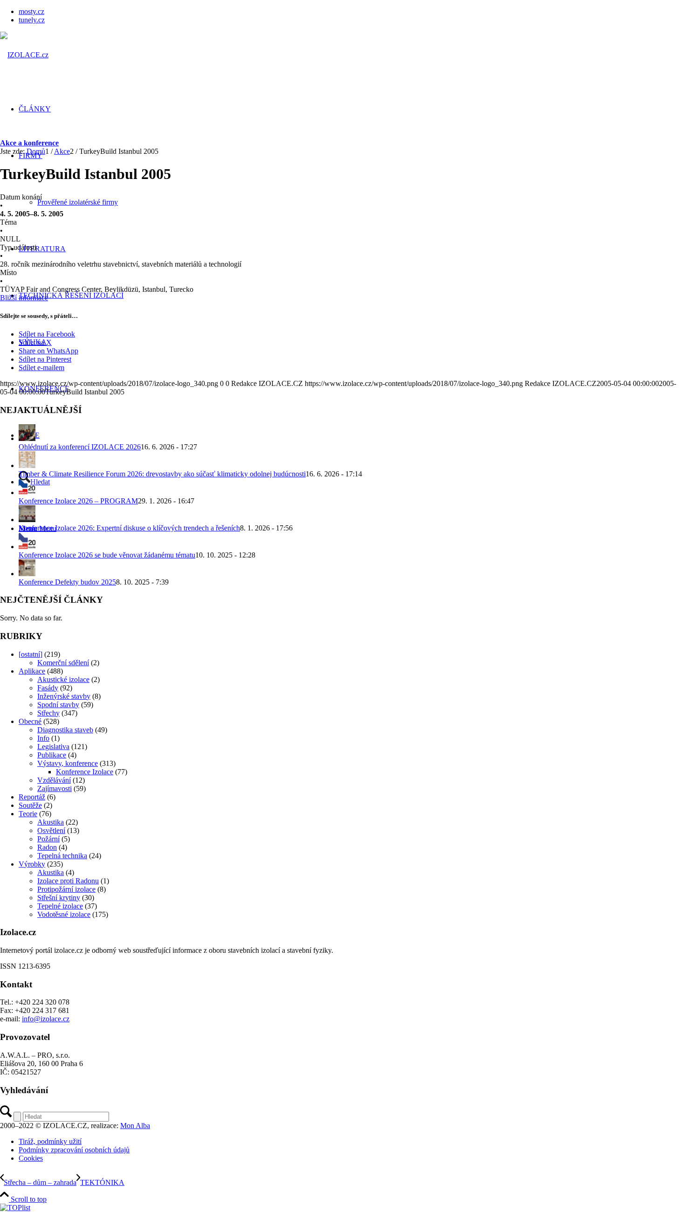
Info (43, 738)
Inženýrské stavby (63, 696)
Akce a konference (29, 143)
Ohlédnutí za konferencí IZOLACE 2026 (80, 447)
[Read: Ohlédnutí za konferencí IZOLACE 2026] (27, 438)
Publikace (51, 755)
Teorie (28, 814)
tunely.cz (32, 20)
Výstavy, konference (67, 763)
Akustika (50, 822)
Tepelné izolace (60, 906)
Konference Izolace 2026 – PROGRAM (78, 501)
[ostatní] (30, 654)
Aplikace (32, 671)
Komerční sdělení (63, 663)
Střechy (48, 713)
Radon (47, 847)
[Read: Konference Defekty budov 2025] (27, 574)
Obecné (30, 721)
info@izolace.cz (45, 1019)
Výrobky (32, 864)
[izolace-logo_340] (24, 55)
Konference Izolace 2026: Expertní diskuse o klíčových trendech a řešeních (129, 528)
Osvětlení (51, 830)
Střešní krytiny (58, 898)
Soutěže (30, 805)
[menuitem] (352, 11)
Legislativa (53, 747)
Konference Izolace (84, 772)
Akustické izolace (63, 679)
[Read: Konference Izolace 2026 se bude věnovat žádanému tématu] (27, 547)
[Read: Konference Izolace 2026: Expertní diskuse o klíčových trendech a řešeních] (27, 519)
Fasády (47, 688)
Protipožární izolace (66, 889)
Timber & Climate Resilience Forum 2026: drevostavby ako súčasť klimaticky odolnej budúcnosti (162, 474)
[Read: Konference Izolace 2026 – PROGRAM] (27, 492)
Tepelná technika (62, 856)
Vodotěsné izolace (63, 914)
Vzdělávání (54, 780)
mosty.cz (31, 11)
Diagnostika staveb (65, 730)
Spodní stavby (58, 705)
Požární (48, 839)
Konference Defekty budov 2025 (67, 582)
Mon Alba (135, 1125)
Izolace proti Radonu (68, 881)
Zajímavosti (54, 788)
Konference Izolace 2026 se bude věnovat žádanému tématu (107, 555)
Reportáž (32, 797)
